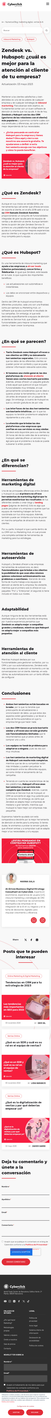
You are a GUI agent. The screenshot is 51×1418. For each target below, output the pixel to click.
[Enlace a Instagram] (10, 1301)
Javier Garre (39, 1146)
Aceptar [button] (16, 1412)
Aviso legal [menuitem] (33, 1326)
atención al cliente (33, 376)
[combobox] (22, 30)
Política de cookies (36, 1346)
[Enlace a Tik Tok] (28, 1301)
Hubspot (30, 39)
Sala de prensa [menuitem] (9, 1344)
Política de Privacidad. (18, 1391)
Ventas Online (13, 1036)
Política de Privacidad (36, 1244)
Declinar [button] (34, 1412)
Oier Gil (42, 1023)
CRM (7, 213)
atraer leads (34, 266)
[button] (47, 4)
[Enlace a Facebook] (19, 1301)
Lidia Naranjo (38, 1083)
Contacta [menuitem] (7, 1349)
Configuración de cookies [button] (25, 1406)
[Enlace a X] (23, 1301)
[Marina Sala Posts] (43, 920)
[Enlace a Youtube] (5, 1301)
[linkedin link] (34, 920)
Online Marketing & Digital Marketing (23, 976)
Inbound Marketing (12, 39)
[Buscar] (46, 30)
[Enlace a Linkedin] (14, 1301)
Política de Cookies (8, 1402)
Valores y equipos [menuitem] (10, 1335)
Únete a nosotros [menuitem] (10, 1340)
